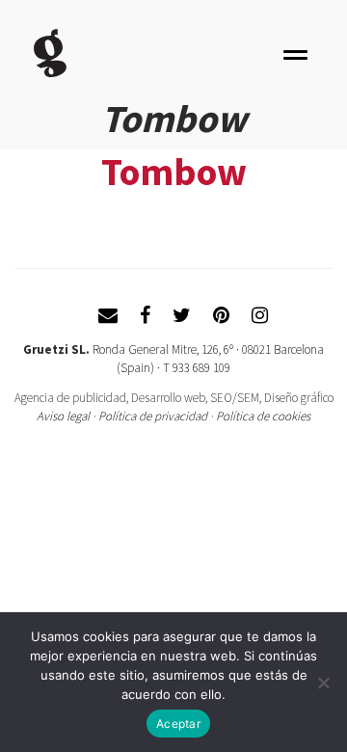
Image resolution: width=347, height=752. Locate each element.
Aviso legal (63, 416)
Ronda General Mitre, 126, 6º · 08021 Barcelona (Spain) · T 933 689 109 (208, 358)
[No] (323, 682)
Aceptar (178, 723)
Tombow (174, 172)
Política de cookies (263, 416)
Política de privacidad (152, 416)
